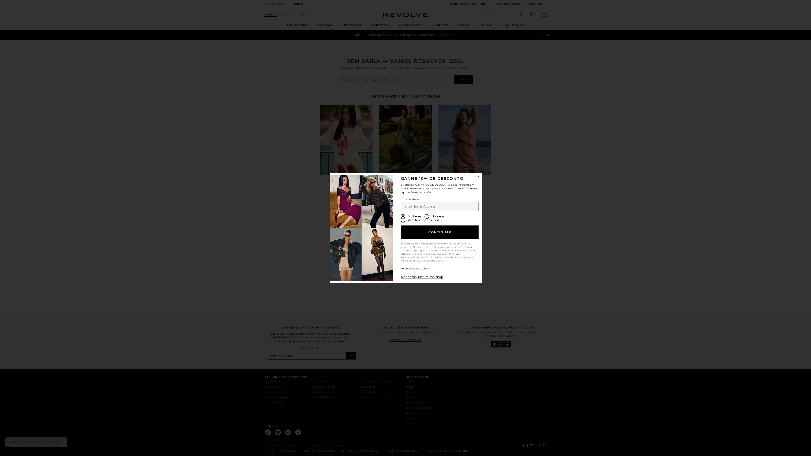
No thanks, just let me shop (422, 277)
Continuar (439, 232)
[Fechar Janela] (478, 176)
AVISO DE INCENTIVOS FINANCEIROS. (422, 260)
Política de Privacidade (413, 257)
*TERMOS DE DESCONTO (415, 268)
